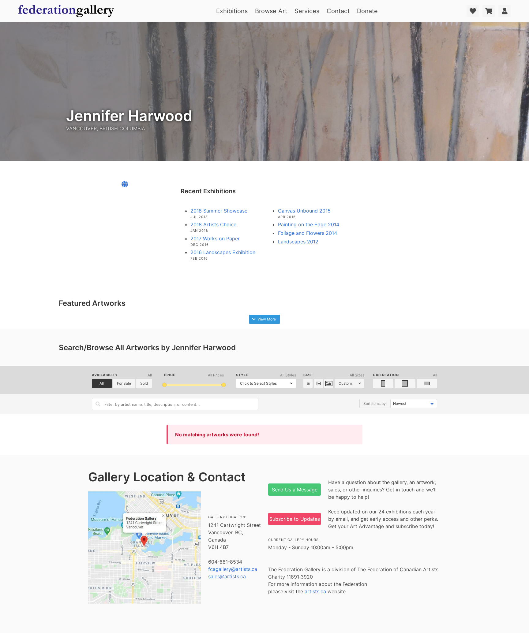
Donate (367, 11)
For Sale (124, 383)
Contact (338, 11)
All (101, 383)
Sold (144, 383)
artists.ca (315, 591)
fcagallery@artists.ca (232, 569)
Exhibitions (232, 11)
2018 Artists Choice (213, 224)
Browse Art (271, 11)
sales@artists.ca (227, 576)
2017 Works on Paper (215, 238)
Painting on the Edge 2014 (308, 224)
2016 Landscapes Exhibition (222, 252)
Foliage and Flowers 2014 (307, 233)
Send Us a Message (294, 490)
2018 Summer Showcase (218, 211)
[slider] (164, 385)
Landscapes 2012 (298, 242)
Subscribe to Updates (294, 519)
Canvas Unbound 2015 (304, 211)
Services (307, 11)
